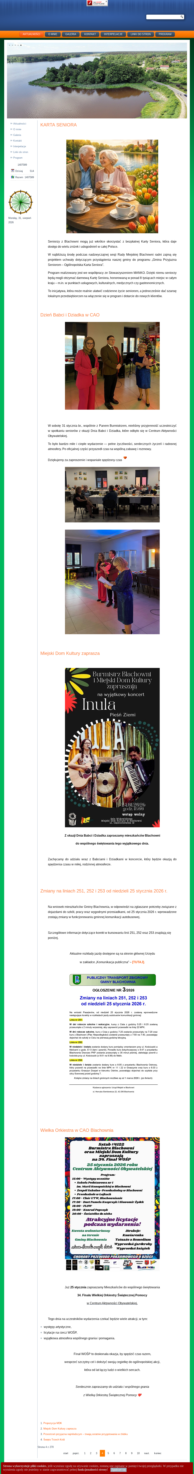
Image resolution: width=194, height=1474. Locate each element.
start (65, 1453)
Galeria (17, 135)
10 (138, 1453)
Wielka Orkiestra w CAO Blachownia (76, 1130)
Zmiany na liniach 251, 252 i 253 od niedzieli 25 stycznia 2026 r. (103, 890)
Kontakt (90, 34)
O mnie (52, 34)
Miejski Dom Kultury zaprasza (70, 653)
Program (18, 157)
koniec (157, 1453)
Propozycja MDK (52, 1423)
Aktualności (31, 34)
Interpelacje (19, 146)
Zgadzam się (118, 1469)
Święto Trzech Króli (54, 1439)
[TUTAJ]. (138, 962)
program (165, 34)
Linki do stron (141, 34)
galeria (70, 34)
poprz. (76, 1453)
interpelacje (113, 34)
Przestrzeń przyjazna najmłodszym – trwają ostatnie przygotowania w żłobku (85, 1434)
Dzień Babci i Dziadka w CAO (70, 314)
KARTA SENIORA (58, 124)
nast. (147, 1453)
